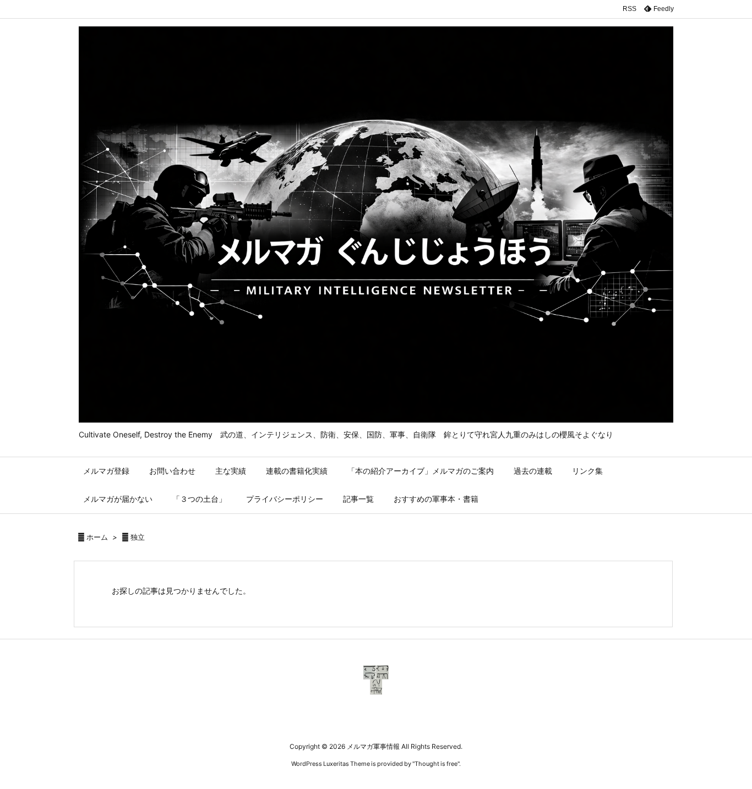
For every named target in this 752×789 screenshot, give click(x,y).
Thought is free (436, 764)
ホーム (97, 537)
